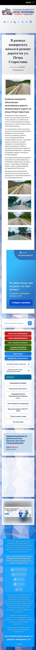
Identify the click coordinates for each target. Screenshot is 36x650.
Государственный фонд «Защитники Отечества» (18, 348)
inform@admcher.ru (8, 22)
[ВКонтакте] (26, 22)
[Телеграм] (22, 22)
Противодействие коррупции (18, 403)
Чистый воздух (18, 422)
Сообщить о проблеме (21, 303)
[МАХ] (30, 22)
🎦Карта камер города (18, 416)
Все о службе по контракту (18, 342)
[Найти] (30, 323)
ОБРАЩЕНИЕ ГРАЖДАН (18, 383)
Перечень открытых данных (15, 534)
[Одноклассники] (18, 22)
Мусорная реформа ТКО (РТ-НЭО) (18, 410)
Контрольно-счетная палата (18, 358)
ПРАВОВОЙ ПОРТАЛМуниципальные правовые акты (18, 396)
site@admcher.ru (18, 624)
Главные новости (18, 70)
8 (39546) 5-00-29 (15, 22)
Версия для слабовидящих (18, 333)
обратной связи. (23, 552)
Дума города (18, 354)
